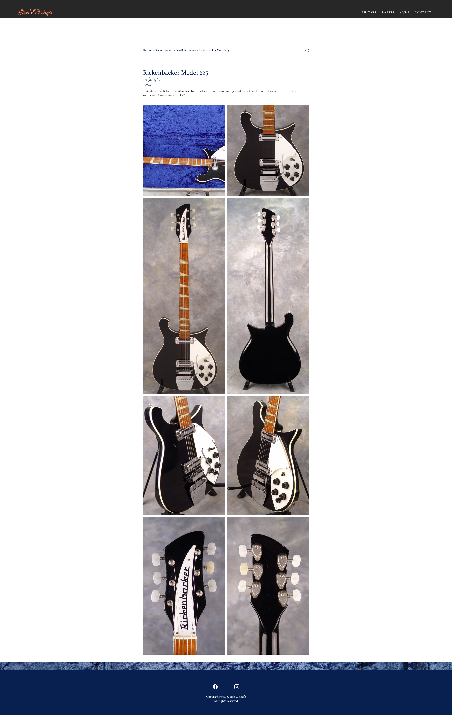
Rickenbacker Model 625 (214, 50)
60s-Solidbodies (186, 50)
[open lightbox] (184, 150)
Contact (423, 12)
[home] (35, 12)
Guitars (148, 50)
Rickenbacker (164, 50)
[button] (369, 12)
